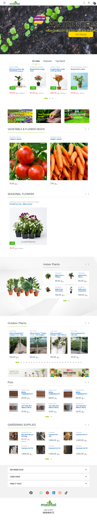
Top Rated (60, 61)
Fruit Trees (12, 331)
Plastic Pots (25, 390)
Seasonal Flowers (33, 202)
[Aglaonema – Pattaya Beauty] (49, 275)
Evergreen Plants (58, 273)
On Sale (36, 61)
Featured (47, 61)
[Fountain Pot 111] (69, 436)
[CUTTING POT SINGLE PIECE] (14, 407)
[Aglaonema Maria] (72, 275)
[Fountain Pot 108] (41, 436)
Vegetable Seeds (14, 137)
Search (84, 2)
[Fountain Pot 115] (69, 449)
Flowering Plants (76, 67)
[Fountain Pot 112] (14, 449)
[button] (46, 98)
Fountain (51, 432)
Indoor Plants (13, 67)
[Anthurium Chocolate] (49, 289)
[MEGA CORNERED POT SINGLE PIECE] (14, 394)
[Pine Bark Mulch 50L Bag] (14, 436)
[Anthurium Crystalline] (72, 289)
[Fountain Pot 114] (41, 449)
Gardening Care (26, 432)
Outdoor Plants (55, 67)
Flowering (33, 67)
